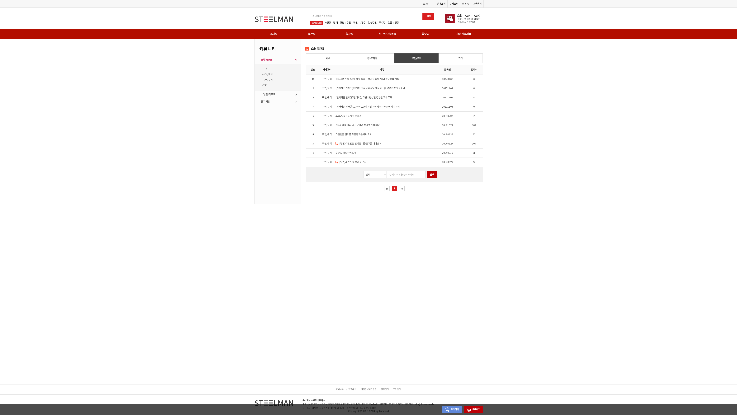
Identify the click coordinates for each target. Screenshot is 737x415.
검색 (428, 16)
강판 (342, 22)
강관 (349, 22)
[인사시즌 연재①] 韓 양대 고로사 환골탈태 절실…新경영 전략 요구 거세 (370, 88)
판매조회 (441, 3)
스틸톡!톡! (266, 59)
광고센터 (385, 389)
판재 (335, 22)
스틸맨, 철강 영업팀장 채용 (348, 116)
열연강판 (372, 22)
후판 (355, 22)
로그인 (426, 3)
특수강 (382, 22)
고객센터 (477, 3)
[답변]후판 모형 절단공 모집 (352, 162)
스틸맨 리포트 (268, 94)
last (401, 188)
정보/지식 (372, 58)
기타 (460, 58)
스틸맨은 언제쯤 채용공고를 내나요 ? (353, 134)
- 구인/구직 (267, 79)
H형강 (328, 22)
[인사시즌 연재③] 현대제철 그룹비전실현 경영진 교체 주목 (363, 97)
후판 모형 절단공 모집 (345, 152)
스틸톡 (465, 3)
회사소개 (340, 389)
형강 (397, 22)
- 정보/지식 (267, 74)
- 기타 (264, 85)
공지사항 (265, 101)
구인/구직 (416, 58)
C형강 (363, 22)
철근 (390, 22)
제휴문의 (352, 389)
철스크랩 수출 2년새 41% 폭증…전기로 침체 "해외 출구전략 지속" (367, 79)
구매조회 (453, 3)
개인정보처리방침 (369, 389)
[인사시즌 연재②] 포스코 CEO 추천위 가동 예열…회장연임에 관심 (367, 106)
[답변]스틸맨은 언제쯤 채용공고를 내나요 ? (360, 143)
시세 (328, 58)
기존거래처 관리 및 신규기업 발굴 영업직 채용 (357, 125)
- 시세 (264, 68)
